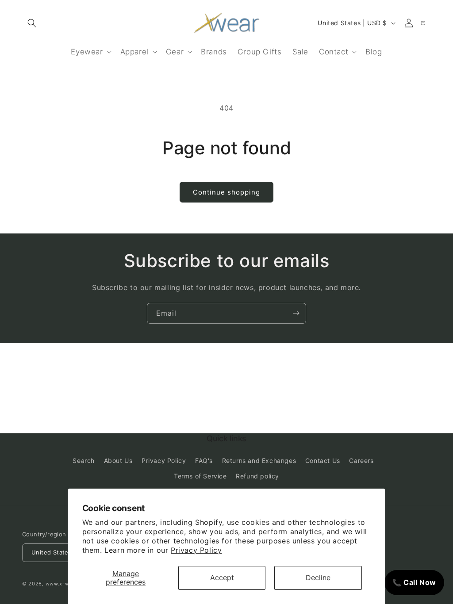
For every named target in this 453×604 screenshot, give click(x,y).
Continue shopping (226, 192)
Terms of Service (200, 476)
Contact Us (322, 460)
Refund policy (257, 476)
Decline (318, 577)
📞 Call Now (414, 582)
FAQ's (204, 460)
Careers (361, 460)
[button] (32, 23)
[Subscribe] (296, 313)
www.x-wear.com (68, 584)
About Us (118, 460)
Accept (222, 577)
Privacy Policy (196, 550)
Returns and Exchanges (259, 460)
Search (84, 460)
